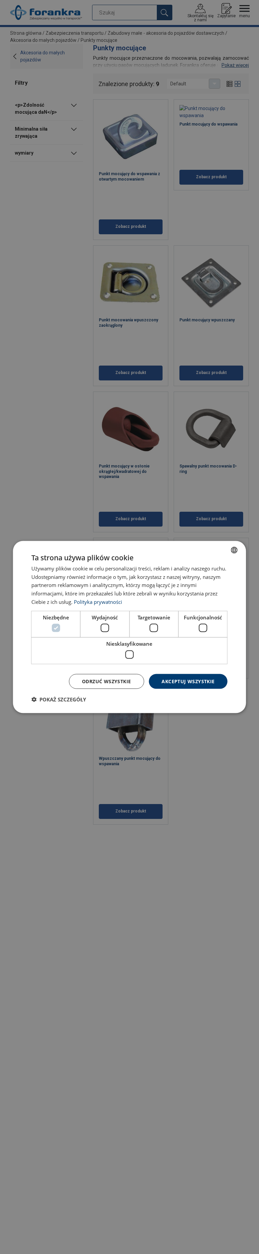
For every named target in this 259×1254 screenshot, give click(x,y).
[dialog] (129, 627)
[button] (58, 699)
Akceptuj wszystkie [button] (188, 681)
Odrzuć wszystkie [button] (106, 681)
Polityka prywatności (98, 601)
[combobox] (234, 549)
